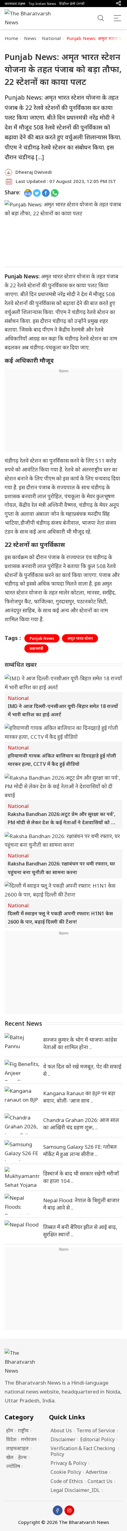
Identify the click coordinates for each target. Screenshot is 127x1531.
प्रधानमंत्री (36, 648)
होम (9, 1430)
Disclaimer (63, 1439)
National (51, 38)
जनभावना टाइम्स (15, 3)
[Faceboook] (58, 1510)
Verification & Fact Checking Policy (83, 1451)
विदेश (11, 1439)
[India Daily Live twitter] (37, 192)
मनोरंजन (29, 1439)
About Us (61, 1430)
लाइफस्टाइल (17, 1448)
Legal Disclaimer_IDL (75, 1490)
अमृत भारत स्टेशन (80, 638)
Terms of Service (95, 1430)
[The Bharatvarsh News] (31, 18)
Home (11, 38)
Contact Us (100, 1481)
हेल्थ (22, 1457)
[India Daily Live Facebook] (46, 192)
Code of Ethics (67, 1481)
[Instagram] (69, 1510)
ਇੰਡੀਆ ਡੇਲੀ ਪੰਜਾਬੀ (71, 3)
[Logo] (63, 1362)
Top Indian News (42, 3)
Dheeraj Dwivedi (33, 172)
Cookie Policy (66, 1472)
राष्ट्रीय (23, 1430)
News (30, 38)
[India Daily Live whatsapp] (55, 192)
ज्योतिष (13, 1466)
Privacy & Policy (69, 1463)
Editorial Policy (97, 1439)
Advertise (97, 1472)
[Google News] (28, 192)
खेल (10, 1457)
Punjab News (42, 638)
